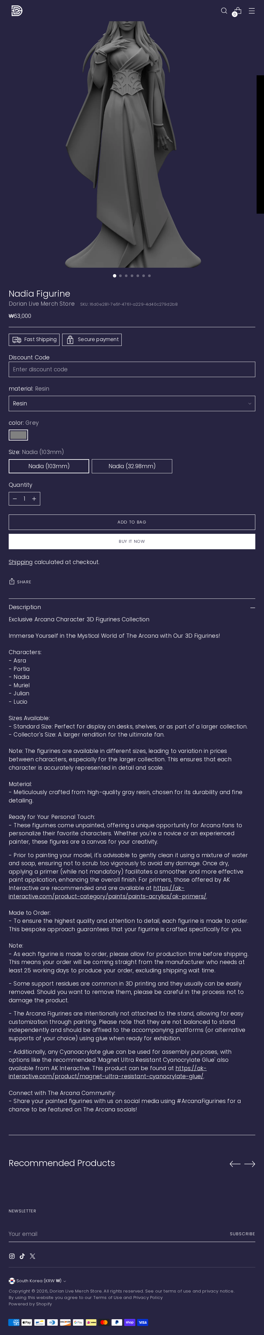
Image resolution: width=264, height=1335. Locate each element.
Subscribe (242, 1234)
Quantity (20, 485)
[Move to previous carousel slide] (235, 1164)
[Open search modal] (224, 10)
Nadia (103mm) (49, 466)
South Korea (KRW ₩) (38, 1281)
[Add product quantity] (34, 498)
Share (24, 582)
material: (29, 389)
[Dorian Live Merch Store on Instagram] (12, 1257)
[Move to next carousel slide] (249, 1163)
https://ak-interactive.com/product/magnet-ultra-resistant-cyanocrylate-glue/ (108, 1072)
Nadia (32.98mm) (132, 466)
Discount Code (29, 357)
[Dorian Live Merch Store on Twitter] (33, 1257)
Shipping (21, 562)
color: (24, 423)
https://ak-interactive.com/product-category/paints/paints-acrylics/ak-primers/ (107, 892)
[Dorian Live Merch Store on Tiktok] (23, 1257)
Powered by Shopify (30, 1304)
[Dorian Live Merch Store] (17, 11)
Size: (36, 452)
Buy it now (132, 541)
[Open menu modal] (252, 10)
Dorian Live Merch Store (42, 304)
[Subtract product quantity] (15, 498)
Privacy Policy (148, 1297)
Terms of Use (107, 1297)
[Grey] (18, 435)
